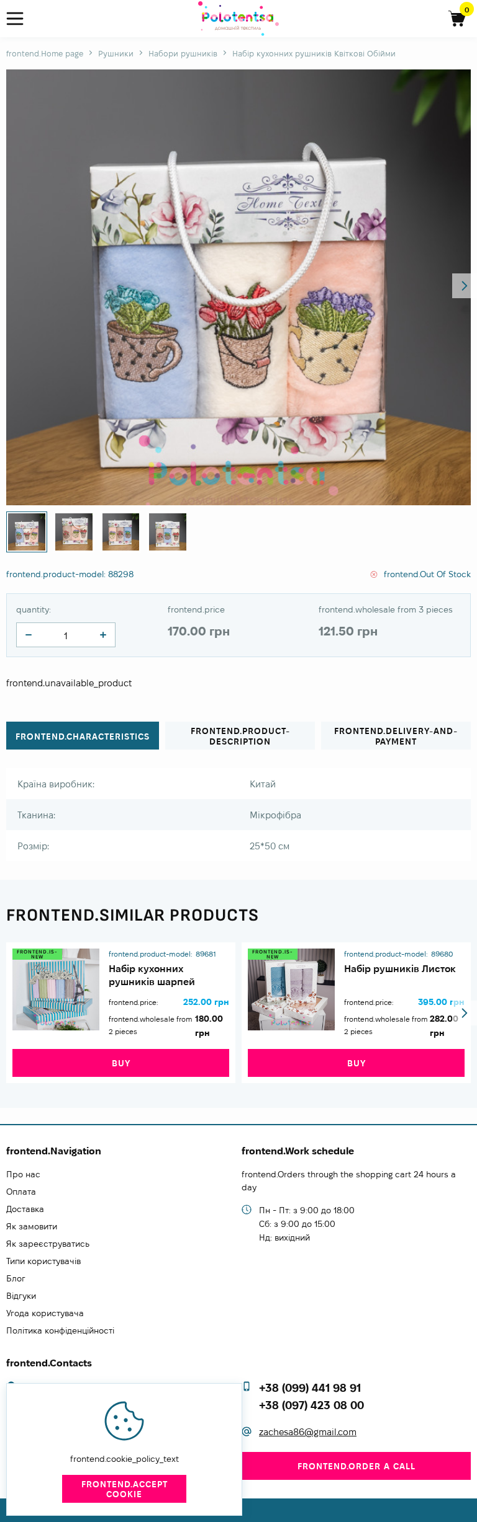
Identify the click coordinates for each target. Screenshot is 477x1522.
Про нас (23, 1174)
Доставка (25, 1209)
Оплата (21, 1192)
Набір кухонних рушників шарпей (152, 975)
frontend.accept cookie (124, 1488)
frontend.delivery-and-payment (396, 736)
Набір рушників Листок (400, 968)
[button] (464, 285)
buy (121, 1063)
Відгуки (21, 1296)
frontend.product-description (240, 736)
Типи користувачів (43, 1261)
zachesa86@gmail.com (308, 1432)
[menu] (20, 19)
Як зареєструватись (47, 1244)
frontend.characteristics (83, 736)
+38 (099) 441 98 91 (310, 1388)
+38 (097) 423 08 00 (311, 1405)
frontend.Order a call (357, 1466)
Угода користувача (45, 1313)
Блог (15, 1278)
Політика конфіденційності (60, 1330)
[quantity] (28, 635)
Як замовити (31, 1226)
